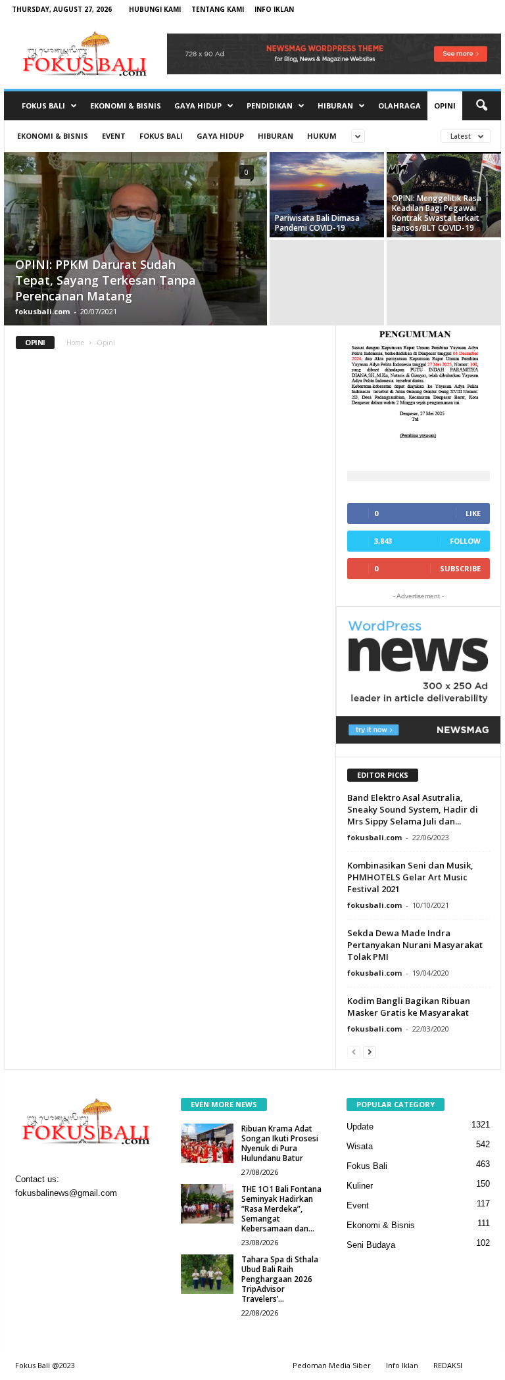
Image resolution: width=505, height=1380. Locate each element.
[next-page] (369, 1052)
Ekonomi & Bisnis (125, 105)
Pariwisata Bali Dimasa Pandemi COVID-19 (317, 222)
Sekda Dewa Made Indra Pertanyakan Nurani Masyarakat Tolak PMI (415, 945)
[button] (481, 105)
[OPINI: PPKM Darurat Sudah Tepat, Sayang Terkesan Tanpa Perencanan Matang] (135, 254)
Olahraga (399, 105)
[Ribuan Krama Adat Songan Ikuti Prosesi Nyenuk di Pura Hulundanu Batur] (207, 1143)
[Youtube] (108, 1220)
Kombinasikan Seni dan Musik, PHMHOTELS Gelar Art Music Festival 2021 (410, 877)
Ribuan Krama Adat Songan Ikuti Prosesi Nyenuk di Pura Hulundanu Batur (279, 1143)
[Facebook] (28, 1220)
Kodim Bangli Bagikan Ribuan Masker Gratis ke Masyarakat (408, 1006)
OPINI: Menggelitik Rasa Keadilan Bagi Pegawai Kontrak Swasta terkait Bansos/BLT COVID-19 (436, 213)
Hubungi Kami (155, 9)
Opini (445, 105)
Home (75, 342)
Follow (465, 541)
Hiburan (335, 105)
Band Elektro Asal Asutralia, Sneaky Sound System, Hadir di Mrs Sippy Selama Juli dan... (412, 809)
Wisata (360, 1146)
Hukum (322, 136)
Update (360, 1126)
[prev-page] (353, 1052)
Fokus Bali (43, 105)
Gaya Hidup (198, 105)
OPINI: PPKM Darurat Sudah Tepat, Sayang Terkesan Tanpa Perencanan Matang (105, 280)
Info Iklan (274, 9)
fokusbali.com (42, 311)
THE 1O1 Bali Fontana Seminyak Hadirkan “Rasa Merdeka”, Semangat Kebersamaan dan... (281, 1208)
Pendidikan (270, 105)
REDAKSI (447, 1365)
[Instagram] (55, 1220)
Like (473, 513)
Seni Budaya (371, 1245)
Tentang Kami (217, 9)
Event (114, 136)
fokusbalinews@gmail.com (66, 1193)
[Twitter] (82, 1220)
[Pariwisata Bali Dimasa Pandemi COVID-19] (327, 195)
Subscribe (460, 568)
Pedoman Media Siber (332, 1365)
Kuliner (360, 1186)
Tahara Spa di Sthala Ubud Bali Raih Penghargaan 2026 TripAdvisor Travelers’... (279, 1279)
